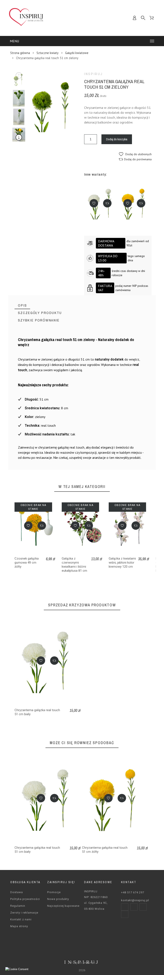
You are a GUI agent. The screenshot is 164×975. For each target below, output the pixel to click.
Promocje (54, 892)
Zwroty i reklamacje (24, 912)
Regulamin (17, 905)
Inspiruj (93, 73)
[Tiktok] (124, 914)
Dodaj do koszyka (116, 139)
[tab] (22, 305)
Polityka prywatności (25, 899)
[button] (135, 154)
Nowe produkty (58, 899)
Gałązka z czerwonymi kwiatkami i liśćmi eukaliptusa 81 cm (74, 565)
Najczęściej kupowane (63, 905)
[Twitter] (143, 907)
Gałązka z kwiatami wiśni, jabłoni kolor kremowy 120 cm (122, 563)
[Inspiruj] (26, 17)
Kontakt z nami (21, 919)
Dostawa (16, 892)
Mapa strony (19, 926)
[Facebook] (124, 907)
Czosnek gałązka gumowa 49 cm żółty (27, 563)
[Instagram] (134, 907)
